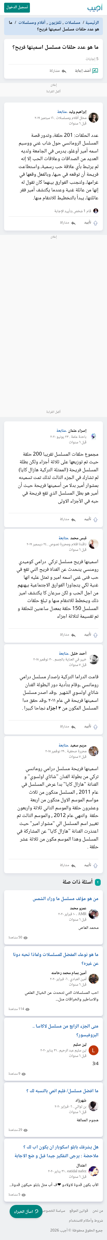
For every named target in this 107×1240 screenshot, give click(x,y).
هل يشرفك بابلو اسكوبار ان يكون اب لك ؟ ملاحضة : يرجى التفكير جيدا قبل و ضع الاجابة (56, 1151)
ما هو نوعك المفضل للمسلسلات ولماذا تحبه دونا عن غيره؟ (55, 959)
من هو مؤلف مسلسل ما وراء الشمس (65, 899)
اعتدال (81, 1166)
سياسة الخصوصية (52, 1211)
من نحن (97, 1211)
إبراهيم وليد (77, 112)
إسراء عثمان (77, 431)
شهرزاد (80, 1101)
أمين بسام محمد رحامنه (68, 973)
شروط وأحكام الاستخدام (86, 1221)
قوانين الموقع (78, 1211)
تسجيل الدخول (17, 7)
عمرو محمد (78, 909)
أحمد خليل (78, 654)
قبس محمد (78, 538)
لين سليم (79, 1045)
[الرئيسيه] (95, 7)
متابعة (62, 112)
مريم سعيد (78, 746)
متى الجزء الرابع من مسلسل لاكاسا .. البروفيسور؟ (65, 1030)
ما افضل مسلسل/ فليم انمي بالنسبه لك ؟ (62, 1091)
